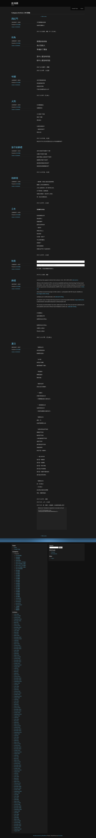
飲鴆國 (14, 3)
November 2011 (17, 766)
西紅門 (14, 18)
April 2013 (16, 740)
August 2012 (17, 753)
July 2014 (16, 717)
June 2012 (16, 756)
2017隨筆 (18, 588)
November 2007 (17, 825)
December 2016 (17, 678)
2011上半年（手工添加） (21, 565)
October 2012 (17, 750)
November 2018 (17, 648)
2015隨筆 (18, 581)
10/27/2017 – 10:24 (16, 284)
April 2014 (16, 722)
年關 (13, 76)
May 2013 (16, 738)
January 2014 (17, 727)
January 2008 (17, 822)
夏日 (13, 343)
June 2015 (16, 701)
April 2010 (16, 779)
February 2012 (17, 761)
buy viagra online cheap (43, 293)
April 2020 (16, 633)
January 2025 (17, 617)
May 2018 (16, 651)
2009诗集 (18, 558)
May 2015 (16, 702)
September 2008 (18, 809)
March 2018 (16, 655)
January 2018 (17, 658)
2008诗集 (18, 557)
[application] (52, 518)
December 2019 (17, 637)
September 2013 (18, 732)
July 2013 (16, 735)
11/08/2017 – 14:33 (16, 212)
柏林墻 (14, 178)
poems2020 (18, 601)
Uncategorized (19, 604)
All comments (54, 553)
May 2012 (16, 758)
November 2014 (17, 710)
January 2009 (17, 804)
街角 (13, 37)
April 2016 (16, 689)
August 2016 (17, 683)
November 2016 (17, 679)
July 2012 (16, 755)
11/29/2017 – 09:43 (16, 80)
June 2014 (16, 719)
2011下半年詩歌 (19, 568)
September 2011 (17, 770)
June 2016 (16, 686)
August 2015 (17, 697)
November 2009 (17, 788)
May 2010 (16, 778)
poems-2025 (18, 599)
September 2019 (18, 638)
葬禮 (13, 280)
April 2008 (16, 817)
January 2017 (17, 676)
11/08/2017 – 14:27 (16, 264)
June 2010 (16, 776)
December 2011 (17, 765)
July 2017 (16, 668)
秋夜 (13, 261)
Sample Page (75, 8)
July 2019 (16, 640)
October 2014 (17, 712)
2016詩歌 (18, 583)
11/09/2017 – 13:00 (16, 181)
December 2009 (17, 786)
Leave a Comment (16, 26)
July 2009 (16, 794)
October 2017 (17, 663)
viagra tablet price (79, 299)
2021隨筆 (18, 596)
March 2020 (16, 635)
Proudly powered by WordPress (40, 835)
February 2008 (17, 820)
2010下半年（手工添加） (21, 562)
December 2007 (17, 824)
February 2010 (17, 783)
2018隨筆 (18, 591)
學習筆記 (17, 608)
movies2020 (18, 598)
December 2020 (17, 627)
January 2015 (17, 707)
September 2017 (18, 665)
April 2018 (16, 653)
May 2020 (16, 632)
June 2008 (16, 814)
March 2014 (16, 724)
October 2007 (17, 827)
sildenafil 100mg (59, 296)
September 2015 (18, 696)
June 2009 (16, 796)
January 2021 (17, 625)
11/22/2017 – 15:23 (16, 104)
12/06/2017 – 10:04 (16, 41)
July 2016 (16, 684)
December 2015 (17, 692)
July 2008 (16, 812)
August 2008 (17, 811)
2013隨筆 (18, 575)
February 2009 (17, 802)
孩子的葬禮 (16, 147)
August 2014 (17, 715)
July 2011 (16, 773)
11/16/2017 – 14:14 (16, 150)
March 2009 (16, 801)
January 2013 (17, 745)
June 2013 (16, 737)
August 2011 (17, 771)
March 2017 (16, 674)
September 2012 (18, 752)
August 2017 (17, 666)
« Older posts (43, 16)
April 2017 (16, 673)
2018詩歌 (18, 590)
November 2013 (17, 730)
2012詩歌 (18, 570)
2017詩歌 (18, 24)
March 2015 (16, 706)
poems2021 (18, 603)
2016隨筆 (18, 585)
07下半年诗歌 (18, 555)
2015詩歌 (18, 580)
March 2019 (16, 643)
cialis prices (75, 280)
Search (51, 545)
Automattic (60, 835)
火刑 (13, 101)
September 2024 (18, 619)
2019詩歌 (18, 593)
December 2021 (17, 620)
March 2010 (16, 781)
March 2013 (16, 742)
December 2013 (17, 729)
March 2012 (16, 760)
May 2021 (16, 622)
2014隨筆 (18, 578)
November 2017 (17, 661)
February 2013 (17, 743)
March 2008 (16, 819)
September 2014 (18, 714)
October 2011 (17, 768)
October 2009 (17, 789)
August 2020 (17, 628)
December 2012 (17, 747)
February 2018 (17, 656)
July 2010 (16, 774)
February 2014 (17, 725)
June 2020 (16, 630)
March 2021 (16, 624)
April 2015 (16, 704)
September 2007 (18, 829)
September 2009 (18, 791)
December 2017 (17, 660)
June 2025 (16, 614)
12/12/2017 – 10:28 (16, 22)
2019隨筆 (18, 594)
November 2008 (17, 807)
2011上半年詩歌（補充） (21, 567)
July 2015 (16, 699)
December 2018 (17, 647)
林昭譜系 (17, 609)
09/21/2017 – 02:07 (16, 347)
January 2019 (17, 645)
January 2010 (17, 784)
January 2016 (17, 691)
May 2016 (16, 688)
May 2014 (16, 720)
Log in (52, 558)
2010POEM (18, 560)
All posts (53, 552)
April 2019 (16, 642)
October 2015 (17, 694)
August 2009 (17, 792)
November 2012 (17, 748)
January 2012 (17, 763)
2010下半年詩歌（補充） (21, 563)
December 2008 (17, 806)
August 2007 (17, 830)
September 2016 (18, 681)
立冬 (13, 209)
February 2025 (17, 615)
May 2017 (16, 671)
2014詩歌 (18, 576)
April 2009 (16, 799)
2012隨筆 (18, 571)
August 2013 (17, 733)
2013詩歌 (18, 573)
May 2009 (16, 797)
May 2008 (16, 815)
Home (82, 8)
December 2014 (17, 709)
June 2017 (16, 670)
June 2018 (16, 650)
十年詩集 (17, 606)
